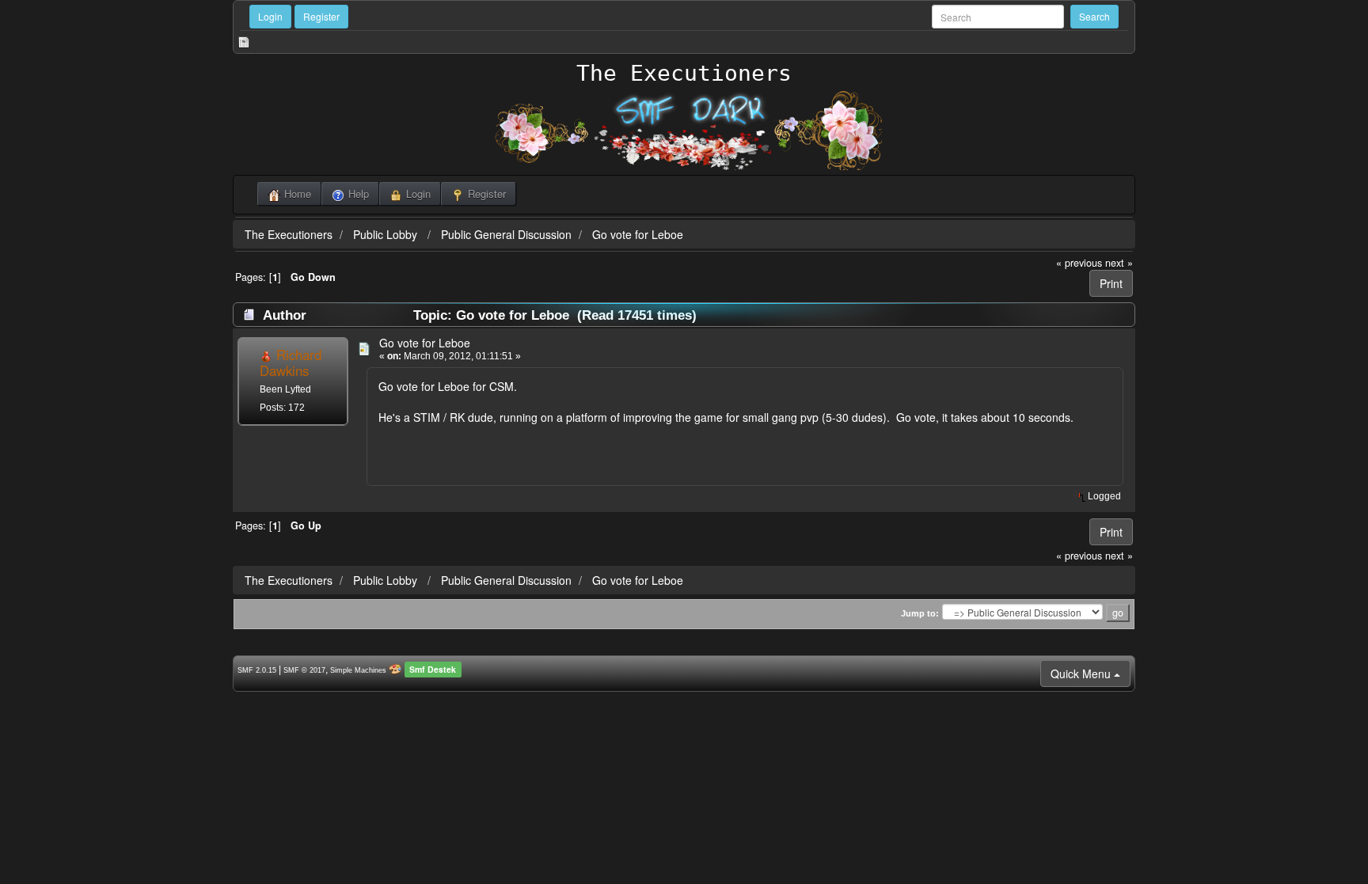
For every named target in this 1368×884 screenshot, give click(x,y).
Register (321, 16)
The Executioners (684, 73)
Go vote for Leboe (637, 234)
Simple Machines (358, 670)
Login (270, 16)
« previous (1079, 263)
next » (1119, 263)
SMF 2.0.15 (257, 670)
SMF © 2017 (304, 670)
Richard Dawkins (290, 362)
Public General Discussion (506, 234)
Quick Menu (1082, 673)
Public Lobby (386, 234)
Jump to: (920, 613)
